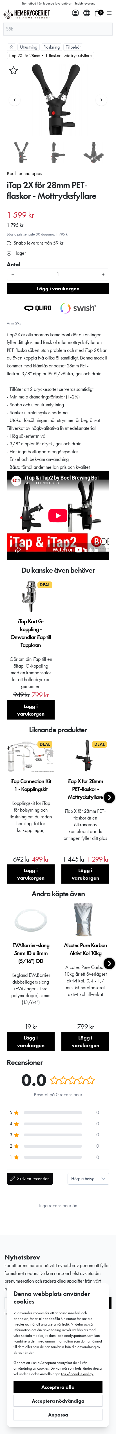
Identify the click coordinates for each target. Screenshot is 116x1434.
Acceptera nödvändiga (58, 1401)
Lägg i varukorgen (58, 288)
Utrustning (28, 47)
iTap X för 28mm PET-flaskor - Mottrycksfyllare (85, 789)
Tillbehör (73, 47)
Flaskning (51, 47)
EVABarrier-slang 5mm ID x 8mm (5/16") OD (30, 953)
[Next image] (101, 100)
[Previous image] (14, 100)
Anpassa (58, 1414)
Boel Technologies (24, 173)
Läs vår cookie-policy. (77, 1373)
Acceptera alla (58, 1387)
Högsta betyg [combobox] (82, 1179)
